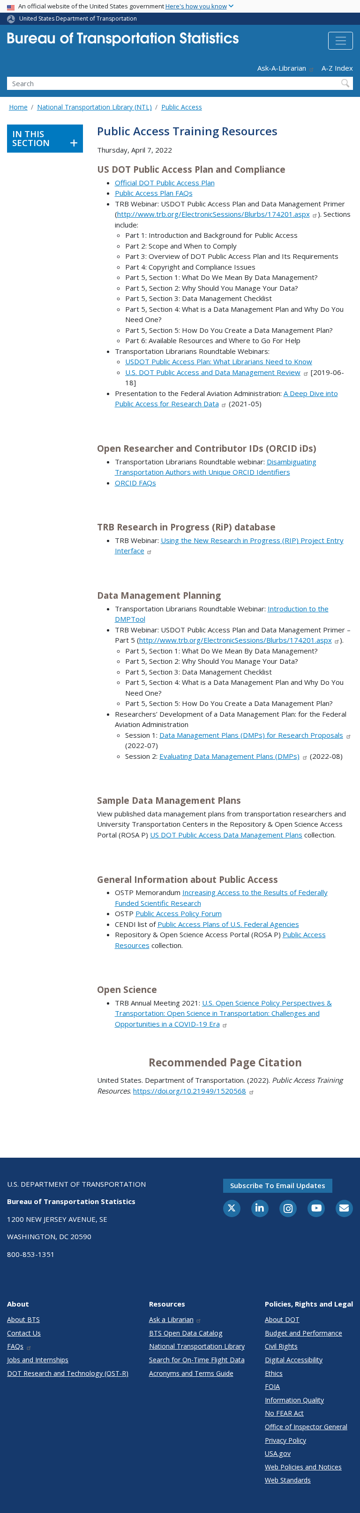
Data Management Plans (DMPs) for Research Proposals (251, 735)
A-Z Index (337, 68)
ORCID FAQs (135, 482)
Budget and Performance (303, 1333)
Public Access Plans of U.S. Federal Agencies (228, 924)
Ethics (274, 1373)
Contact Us (24, 1333)
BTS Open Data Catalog (186, 1333)
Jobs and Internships (37, 1359)
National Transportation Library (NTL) (94, 107)
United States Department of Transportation (78, 18)
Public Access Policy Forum (178, 913)
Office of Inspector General (306, 1426)
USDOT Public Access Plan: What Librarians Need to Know (218, 361)
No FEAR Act (284, 1413)
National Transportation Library (197, 1346)
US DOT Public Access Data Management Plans (226, 834)
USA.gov (278, 1453)
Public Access (181, 107)
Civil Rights (281, 1346)
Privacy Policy (285, 1440)
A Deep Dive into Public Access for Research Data (226, 399)
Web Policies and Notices (303, 1466)
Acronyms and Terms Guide (191, 1373)
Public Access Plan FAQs (154, 193)
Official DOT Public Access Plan (165, 182)
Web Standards (288, 1480)
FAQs (15, 1346)
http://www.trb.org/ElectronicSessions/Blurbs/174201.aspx (213, 214)
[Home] (123, 42)
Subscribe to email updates (277, 1185)
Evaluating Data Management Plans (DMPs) (229, 756)
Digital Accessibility (293, 1359)
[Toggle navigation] (340, 41)
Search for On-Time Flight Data (197, 1359)
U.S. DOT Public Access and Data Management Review (212, 372)
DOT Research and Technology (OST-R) (67, 1373)
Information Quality (294, 1399)
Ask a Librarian (171, 1319)
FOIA (272, 1386)
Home (18, 107)
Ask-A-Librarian (281, 68)
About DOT (282, 1319)
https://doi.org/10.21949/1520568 (189, 1090)
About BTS (23, 1319)
